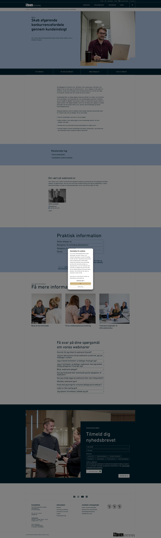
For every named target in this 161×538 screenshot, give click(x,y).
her (83, 278)
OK (80, 283)
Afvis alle (80, 286)
